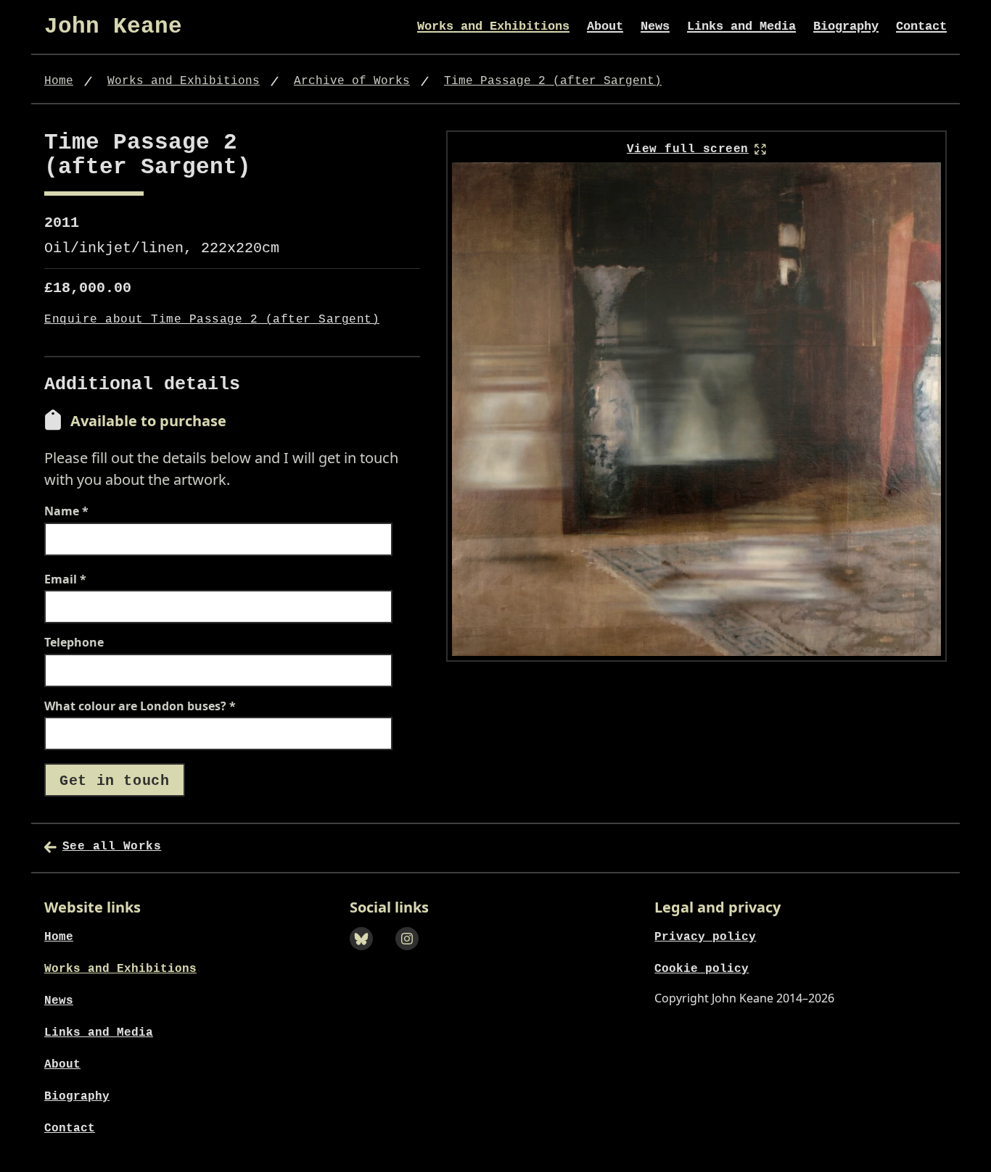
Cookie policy (701, 969)
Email (65, 579)
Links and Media (741, 26)
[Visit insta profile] (411, 954)
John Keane (113, 26)
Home (58, 81)
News (655, 26)
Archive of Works (352, 81)
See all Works (111, 846)
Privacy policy (705, 937)
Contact (921, 26)
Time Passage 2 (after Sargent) (553, 81)
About (605, 26)
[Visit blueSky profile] (366, 954)
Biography (846, 26)
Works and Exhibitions (493, 26)
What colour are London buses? (140, 706)
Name (66, 511)
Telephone (74, 642)
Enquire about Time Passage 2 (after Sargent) (211, 320)
